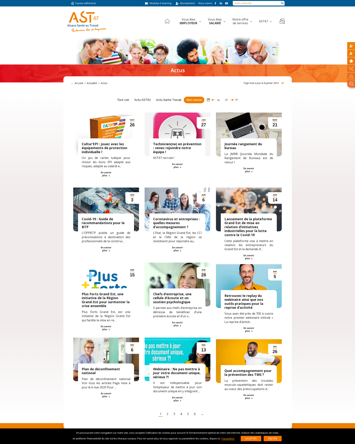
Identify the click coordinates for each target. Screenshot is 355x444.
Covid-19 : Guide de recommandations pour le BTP (103, 223)
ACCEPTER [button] (251, 438)
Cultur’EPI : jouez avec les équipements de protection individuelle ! (104, 148)
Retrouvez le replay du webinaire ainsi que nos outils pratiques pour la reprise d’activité (243, 301)
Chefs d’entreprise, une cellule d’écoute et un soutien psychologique (172, 298)
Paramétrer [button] (228, 438)
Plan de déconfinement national (101, 371)
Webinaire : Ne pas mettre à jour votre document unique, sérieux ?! (177, 373)
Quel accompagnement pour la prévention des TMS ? (248, 372)
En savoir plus (106, 174)
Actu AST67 (142, 100)
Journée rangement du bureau (243, 146)
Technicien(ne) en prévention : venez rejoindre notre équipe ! (177, 148)
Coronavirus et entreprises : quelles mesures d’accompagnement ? (176, 223)
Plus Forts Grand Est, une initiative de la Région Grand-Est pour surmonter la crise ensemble (106, 300)
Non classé (194, 100)
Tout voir (123, 100)
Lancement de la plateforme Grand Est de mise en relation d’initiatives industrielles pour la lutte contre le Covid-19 (248, 227)
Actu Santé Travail (168, 100)
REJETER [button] (272, 438)
